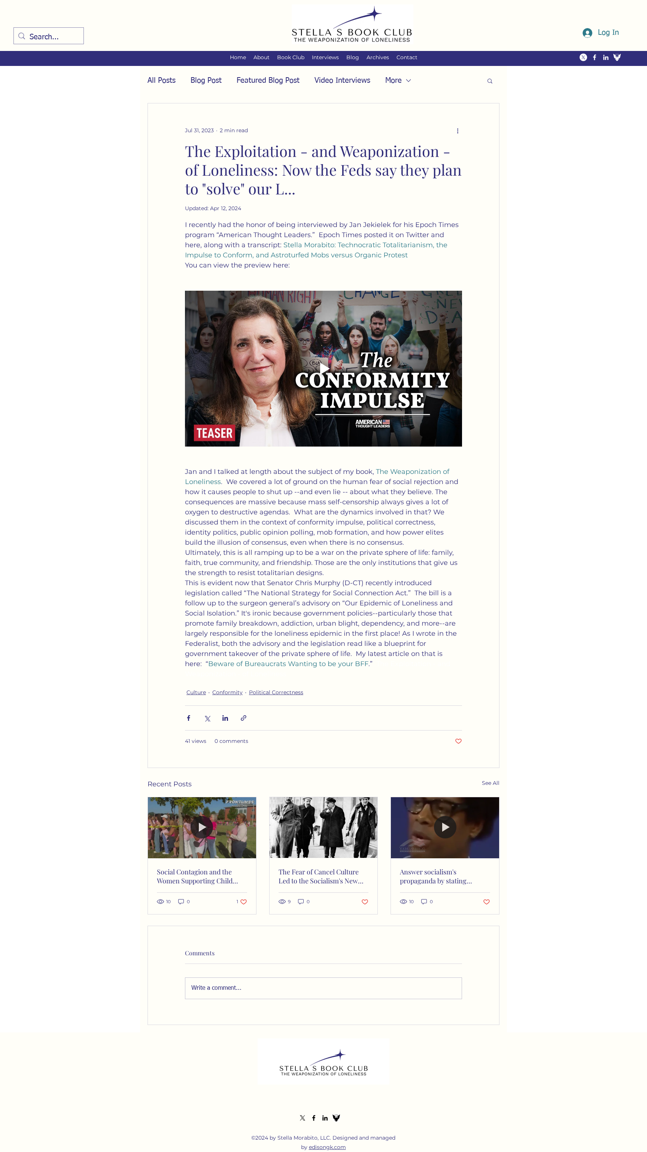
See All (490, 783)
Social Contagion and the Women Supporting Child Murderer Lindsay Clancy (195, 876)
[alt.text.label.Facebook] (594, 57)
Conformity (227, 692)
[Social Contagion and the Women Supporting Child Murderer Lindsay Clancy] (202, 827)
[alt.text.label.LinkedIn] (606, 57)
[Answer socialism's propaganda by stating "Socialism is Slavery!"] (445, 827)
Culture (196, 692)
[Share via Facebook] (188, 718)
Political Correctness (276, 692)
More (393, 80)
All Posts (162, 80)
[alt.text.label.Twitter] (583, 57)
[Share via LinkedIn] (225, 718)
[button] (261, 57)
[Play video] (323, 369)
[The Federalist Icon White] (617, 57)
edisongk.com (327, 1147)
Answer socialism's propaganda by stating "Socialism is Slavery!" (433, 876)
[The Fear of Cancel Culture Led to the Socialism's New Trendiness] (324, 827)
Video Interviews (342, 80)
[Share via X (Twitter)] (206, 718)
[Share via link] (243, 718)
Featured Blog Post (268, 80)
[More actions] (457, 130)
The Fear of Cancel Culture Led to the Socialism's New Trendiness (319, 876)
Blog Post (206, 80)
